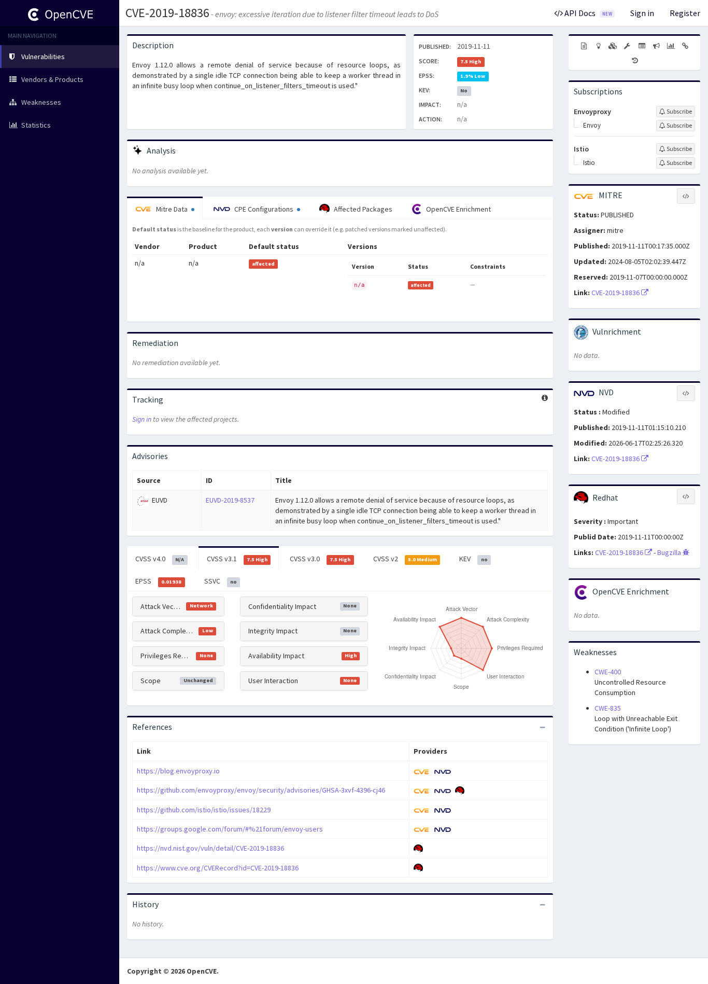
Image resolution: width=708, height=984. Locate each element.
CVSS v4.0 (159, 558)
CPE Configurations (264, 209)
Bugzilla (670, 552)
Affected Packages (362, 209)
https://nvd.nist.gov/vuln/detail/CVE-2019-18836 (210, 848)
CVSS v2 (405, 558)
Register (685, 13)
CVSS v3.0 (320, 558)
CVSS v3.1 (237, 558)
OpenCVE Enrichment (457, 209)
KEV (473, 558)
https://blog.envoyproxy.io (178, 770)
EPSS (158, 581)
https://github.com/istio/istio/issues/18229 (204, 809)
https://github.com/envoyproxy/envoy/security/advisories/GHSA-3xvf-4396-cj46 (261, 790)
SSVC (220, 581)
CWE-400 (607, 671)
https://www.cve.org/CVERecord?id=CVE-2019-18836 (218, 867)
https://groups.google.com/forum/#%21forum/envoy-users (230, 829)
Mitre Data (171, 209)
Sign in (642, 13)
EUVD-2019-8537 (230, 500)
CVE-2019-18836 (167, 13)
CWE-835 (607, 708)
